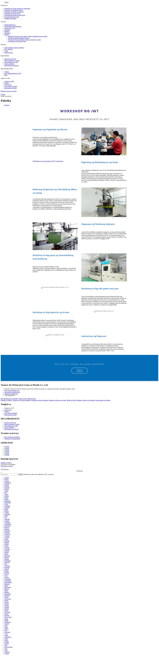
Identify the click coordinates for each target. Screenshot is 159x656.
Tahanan (6, 105)
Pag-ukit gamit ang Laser (11, 17)
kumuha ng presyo (6, 462)
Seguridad (7, 30)
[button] (79, 371)
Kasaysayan (7, 84)
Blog (5, 75)
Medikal (6, 31)
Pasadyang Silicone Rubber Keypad (18, 38)
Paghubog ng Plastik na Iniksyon (14, 12)
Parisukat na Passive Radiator (39, 400)
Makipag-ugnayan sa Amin (8, 91)
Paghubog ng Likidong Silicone (13, 10)
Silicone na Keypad (10, 59)
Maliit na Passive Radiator (74, 400)
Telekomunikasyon (9, 25)
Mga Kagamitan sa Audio (11, 60)
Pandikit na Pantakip (10, 18)
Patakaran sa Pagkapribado (12, 438)
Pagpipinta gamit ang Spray (12, 13)
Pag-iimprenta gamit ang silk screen (14, 15)
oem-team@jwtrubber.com (12, 392)
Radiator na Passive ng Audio (57, 400)
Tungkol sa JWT (9, 81)
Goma (6, 51)
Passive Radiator (9, 64)
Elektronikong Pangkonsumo (12, 26)
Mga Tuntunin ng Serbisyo (12, 437)
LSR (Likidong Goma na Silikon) (14, 47)
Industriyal (7, 33)
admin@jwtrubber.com (11, 394)
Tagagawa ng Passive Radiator (21, 400)
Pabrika (6, 83)
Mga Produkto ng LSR (11, 62)
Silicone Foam (8, 52)
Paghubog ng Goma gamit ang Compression (17, 8)
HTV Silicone (8, 49)
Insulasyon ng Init (9, 28)
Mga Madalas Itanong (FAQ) (12, 73)
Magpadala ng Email (7, 466)
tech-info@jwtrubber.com (11, 390)
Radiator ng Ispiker (6, 400)
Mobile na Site (31, 398)
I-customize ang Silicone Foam (17, 41)
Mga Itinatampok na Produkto (9, 398)
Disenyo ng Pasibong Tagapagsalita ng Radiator (96, 400)
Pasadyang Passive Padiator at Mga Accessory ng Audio (24, 39)
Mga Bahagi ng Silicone (11, 65)
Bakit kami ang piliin (10, 88)
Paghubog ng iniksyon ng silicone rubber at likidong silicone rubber (27, 36)
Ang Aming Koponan (10, 86)
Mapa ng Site (23, 398)
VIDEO (6, 72)
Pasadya (6, 35)
